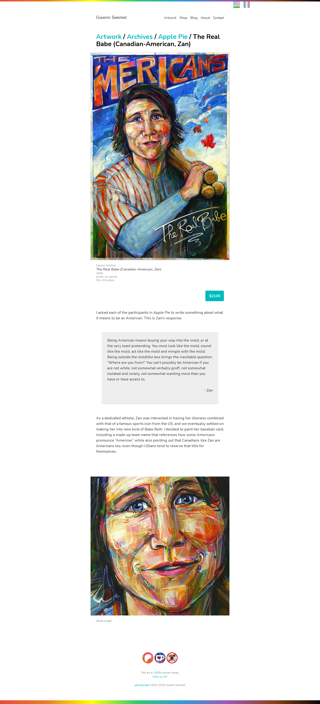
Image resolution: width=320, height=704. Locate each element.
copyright (142, 685)
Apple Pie (173, 36)
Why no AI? (160, 677)
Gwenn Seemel (111, 17)
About (205, 18)
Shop (183, 18)
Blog (193, 18)
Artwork (170, 18)
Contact (218, 18)
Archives (140, 36)
